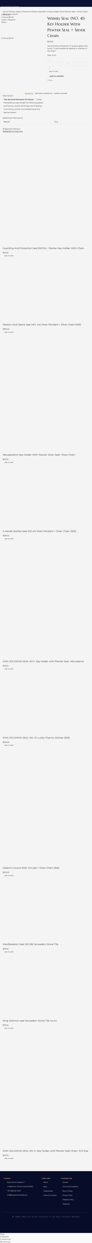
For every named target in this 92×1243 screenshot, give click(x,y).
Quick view (5, 244)
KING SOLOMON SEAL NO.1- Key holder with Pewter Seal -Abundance (43, 661)
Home (6, 12)
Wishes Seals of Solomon (20, 12)
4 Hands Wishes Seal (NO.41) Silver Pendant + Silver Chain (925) (39, 531)
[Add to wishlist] (10, 244)
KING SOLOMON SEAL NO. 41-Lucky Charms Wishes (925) (36, 737)
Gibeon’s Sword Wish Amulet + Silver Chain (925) (31, 867)
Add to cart (53, 71)
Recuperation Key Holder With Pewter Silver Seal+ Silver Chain (39, 454)
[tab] (29, 93)
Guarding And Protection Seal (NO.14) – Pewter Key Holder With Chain (43, 248)
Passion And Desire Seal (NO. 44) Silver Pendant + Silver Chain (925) (42, 324)
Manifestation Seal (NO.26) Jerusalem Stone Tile (30, 944)
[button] (9, 256)
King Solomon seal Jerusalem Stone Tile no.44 (30, 1020)
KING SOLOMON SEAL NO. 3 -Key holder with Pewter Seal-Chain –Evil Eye (45, 1150)
